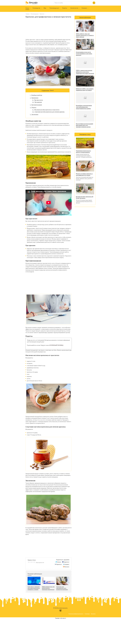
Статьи (27, 9)
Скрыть (51, 90)
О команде (87, 613)
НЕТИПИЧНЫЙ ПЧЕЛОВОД (56, 345)
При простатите (37, 100)
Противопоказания (36, 104)
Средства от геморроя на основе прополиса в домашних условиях (34, 588)
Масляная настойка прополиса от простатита (45, 109)
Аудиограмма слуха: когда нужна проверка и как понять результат (84, 53)
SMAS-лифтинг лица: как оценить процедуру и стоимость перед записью (85, 35)
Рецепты (64, 8)
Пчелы (27, 8)
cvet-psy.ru (63, 618)
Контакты (93, 613)
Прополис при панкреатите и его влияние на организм (62, 588)
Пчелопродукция (54, 8)
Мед (45, 8)
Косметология (74, 8)
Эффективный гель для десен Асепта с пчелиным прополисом (48, 588)
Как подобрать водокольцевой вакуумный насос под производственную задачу (84, 125)
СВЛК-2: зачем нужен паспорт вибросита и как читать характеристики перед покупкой (85, 72)
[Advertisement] (48, 29)
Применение (34, 97)
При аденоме (37, 102)
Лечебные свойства (36, 95)
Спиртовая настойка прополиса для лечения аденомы (48, 111)
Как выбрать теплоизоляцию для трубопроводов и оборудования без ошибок (84, 107)
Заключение (34, 114)
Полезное (84, 8)
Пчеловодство (36, 8)
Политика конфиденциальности (76, 613)
